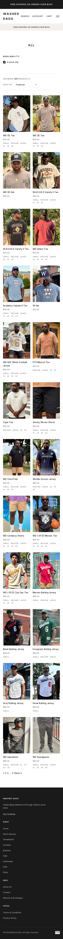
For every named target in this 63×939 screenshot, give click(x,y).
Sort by (7, 85)
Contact (6, 892)
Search (25, 16)
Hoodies (7, 845)
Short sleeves (9, 834)
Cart (49, 16)
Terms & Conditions (12, 912)
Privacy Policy (9, 918)
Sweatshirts (8, 839)
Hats (5, 856)
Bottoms (7, 850)
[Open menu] (57, 16)
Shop (5, 872)
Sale (5, 867)
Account (37, 16)
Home (6, 828)
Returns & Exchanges (13, 898)
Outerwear (8, 861)
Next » (18, 773)
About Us (7, 887)
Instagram (9, 814)
